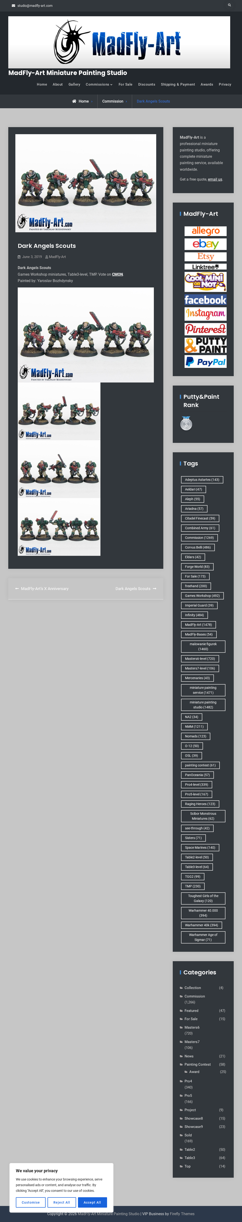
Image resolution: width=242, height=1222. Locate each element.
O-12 (192, 746)
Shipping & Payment (178, 84)
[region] (61, 1188)
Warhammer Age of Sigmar (203, 937)
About (58, 84)
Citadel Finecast (200, 518)
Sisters (193, 838)
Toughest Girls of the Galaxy (203, 898)
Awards (207, 84)
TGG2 (192, 876)
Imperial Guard (199, 605)
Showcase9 (194, 1127)
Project (190, 1110)
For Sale (126, 84)
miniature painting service (203, 690)
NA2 (191, 717)
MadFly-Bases (199, 634)
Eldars (193, 557)
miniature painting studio (203, 704)
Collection (193, 988)
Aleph (192, 499)
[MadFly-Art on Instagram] (206, 314)
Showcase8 (194, 1118)
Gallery (74, 84)
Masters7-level (200, 668)
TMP (193, 886)
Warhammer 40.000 (203, 913)
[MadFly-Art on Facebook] (206, 299)
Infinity (194, 615)
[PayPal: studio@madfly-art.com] (206, 361)
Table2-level (197, 857)
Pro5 (188, 1095)
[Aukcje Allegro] (206, 231)
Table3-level (197, 867)
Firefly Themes (182, 1214)
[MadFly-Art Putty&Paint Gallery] (206, 345)
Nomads (195, 736)
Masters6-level (200, 659)
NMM (194, 726)
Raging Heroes (200, 804)
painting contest (200, 765)
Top (187, 1166)
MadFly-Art (57, 257)
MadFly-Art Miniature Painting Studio (67, 73)
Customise (31, 1202)
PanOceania (197, 775)
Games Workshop (202, 596)
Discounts (147, 84)
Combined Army (200, 528)
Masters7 (192, 1042)
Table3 (190, 1158)
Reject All (61, 1202)
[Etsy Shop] (206, 256)
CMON (117, 274)
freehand (196, 586)
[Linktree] (206, 266)
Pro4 (188, 1081)
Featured (191, 1011)
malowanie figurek (203, 646)
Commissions (97, 84)
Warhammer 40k (201, 925)
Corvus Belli (198, 547)
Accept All (92, 1202)
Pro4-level (196, 784)
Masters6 (192, 1027)
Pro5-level (196, 794)
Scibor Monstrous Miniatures (203, 816)
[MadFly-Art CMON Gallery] (206, 282)
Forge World (197, 567)
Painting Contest (198, 1064)
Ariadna (194, 509)
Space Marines (200, 847)
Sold (188, 1135)
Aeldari (193, 489)
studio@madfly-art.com (34, 6)
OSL (191, 755)
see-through (197, 828)
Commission (112, 101)
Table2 (190, 1149)
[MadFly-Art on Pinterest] (206, 329)
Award (194, 1072)
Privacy (225, 84)
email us (215, 179)
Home (42, 84)
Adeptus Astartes (202, 480)
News (189, 1056)
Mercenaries (197, 678)
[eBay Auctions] (206, 244)
